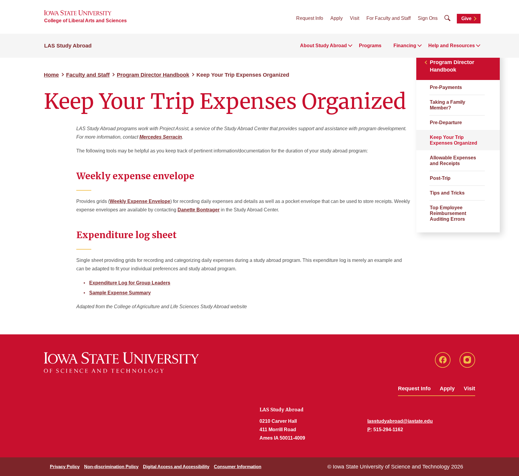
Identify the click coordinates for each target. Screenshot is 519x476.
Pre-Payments (446, 87)
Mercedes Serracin (160, 137)
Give (466, 18)
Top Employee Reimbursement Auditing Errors (448, 213)
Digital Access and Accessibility (176, 466)
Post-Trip (440, 178)
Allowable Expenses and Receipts (453, 160)
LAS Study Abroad (68, 46)
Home (51, 75)
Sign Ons (428, 18)
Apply (336, 18)
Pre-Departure (446, 122)
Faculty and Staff (88, 75)
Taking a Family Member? (447, 105)
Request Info (309, 18)
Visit (354, 18)
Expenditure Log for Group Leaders (129, 282)
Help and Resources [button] (451, 45)
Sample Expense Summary (120, 292)
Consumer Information (237, 466)
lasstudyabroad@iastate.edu (400, 421)
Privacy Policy (65, 466)
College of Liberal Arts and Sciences (85, 20)
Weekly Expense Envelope (140, 201)
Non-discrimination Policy (111, 466)
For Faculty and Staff (388, 18)
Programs (370, 45)
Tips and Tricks (447, 192)
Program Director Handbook (153, 75)
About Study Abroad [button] (323, 45)
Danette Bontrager (199, 209)
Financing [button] (404, 45)
